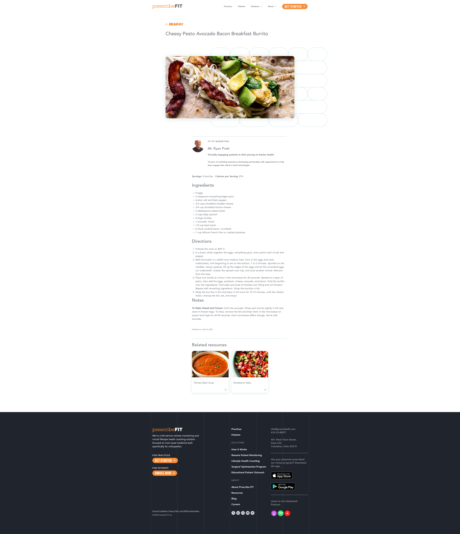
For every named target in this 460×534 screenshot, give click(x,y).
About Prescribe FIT (242, 487)
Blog (234, 499)
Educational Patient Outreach (247, 472)
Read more (210, 372)
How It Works (239, 449)
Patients (241, 7)
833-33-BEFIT (278, 432)
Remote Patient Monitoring (246, 455)
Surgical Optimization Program (248, 467)
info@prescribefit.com (283, 429)
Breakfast (176, 24)
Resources (237, 493)
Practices (228, 7)
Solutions (255, 7)
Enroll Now (163, 473)
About (270, 7)
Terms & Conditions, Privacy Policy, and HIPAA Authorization (175, 511)
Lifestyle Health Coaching (245, 461)
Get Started (293, 6)
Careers (235, 504)
